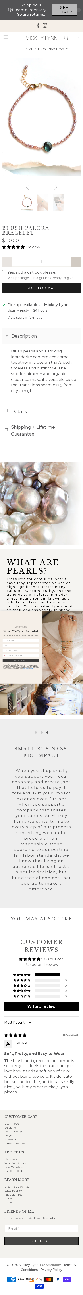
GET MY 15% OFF (20, 660)
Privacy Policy (26, 668)
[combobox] (5, 655)
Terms (31, 668)
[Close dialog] (81, 613)
